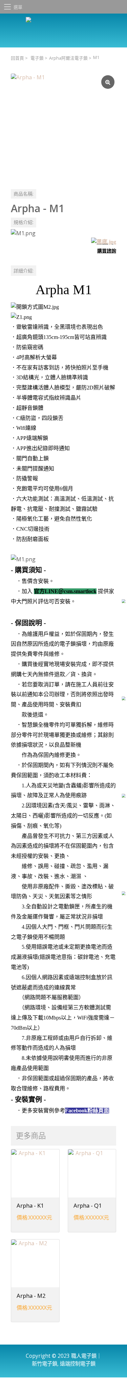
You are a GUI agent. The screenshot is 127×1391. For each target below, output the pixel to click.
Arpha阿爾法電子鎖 (68, 58)
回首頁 (17, 58)
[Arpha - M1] (63, 126)
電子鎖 (37, 58)
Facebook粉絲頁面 (87, 1110)
